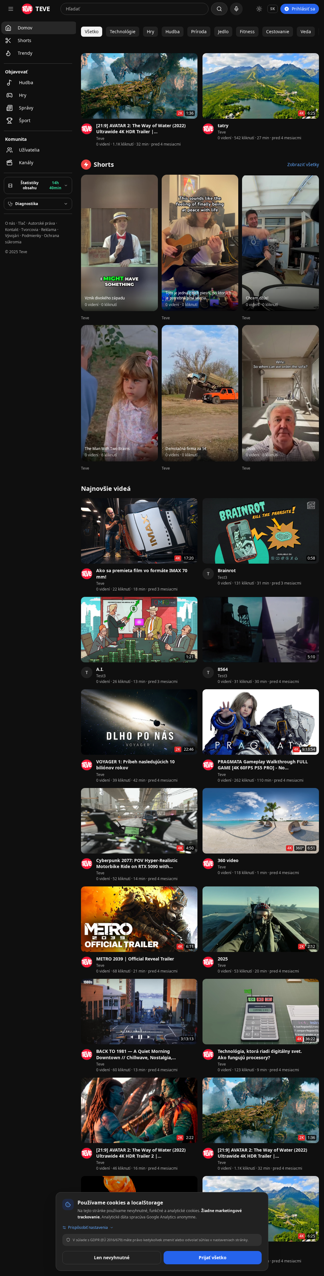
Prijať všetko (213, 1257)
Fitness (247, 31)
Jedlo (223, 31)
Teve (100, 138)
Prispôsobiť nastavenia (88, 1227)
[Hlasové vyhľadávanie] (236, 9)
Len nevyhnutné (111, 1257)
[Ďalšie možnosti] (193, 126)
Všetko (91, 31)
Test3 (222, 577)
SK (272, 8)
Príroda (199, 31)
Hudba (172, 31)
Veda (306, 31)
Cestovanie (277, 31)
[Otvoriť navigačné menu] (10, 9)
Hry (150, 31)
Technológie (122, 31)
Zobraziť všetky (303, 164)
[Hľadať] (219, 9)
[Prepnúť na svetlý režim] (259, 9)
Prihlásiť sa (303, 9)
